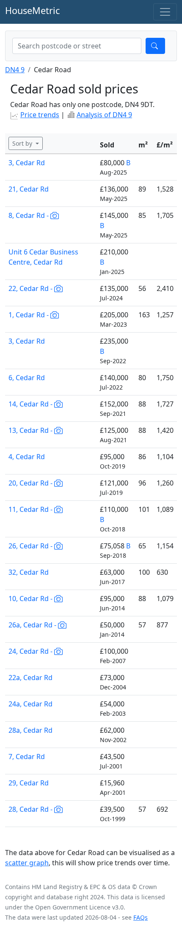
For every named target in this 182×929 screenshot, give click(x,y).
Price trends (39, 114)
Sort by (23, 143)
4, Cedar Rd (26, 456)
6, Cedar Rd (26, 377)
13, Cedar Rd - (31, 430)
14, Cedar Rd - (31, 404)
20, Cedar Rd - (31, 483)
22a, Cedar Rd (30, 677)
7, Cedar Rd (26, 756)
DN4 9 (15, 69)
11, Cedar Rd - (31, 509)
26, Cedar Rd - (31, 546)
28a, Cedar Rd (30, 730)
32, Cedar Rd (28, 572)
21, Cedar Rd (28, 189)
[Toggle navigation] (165, 11)
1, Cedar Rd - (29, 314)
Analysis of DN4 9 (104, 114)
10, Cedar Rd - (31, 598)
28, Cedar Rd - (31, 809)
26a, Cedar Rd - (33, 625)
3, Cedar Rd (26, 162)
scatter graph (27, 862)
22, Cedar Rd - (31, 288)
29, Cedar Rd (28, 783)
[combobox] (76, 46)
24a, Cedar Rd (30, 704)
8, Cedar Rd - (29, 215)
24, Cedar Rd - (31, 651)
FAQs (140, 917)
